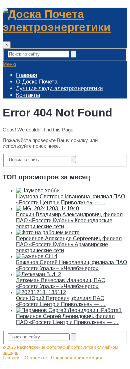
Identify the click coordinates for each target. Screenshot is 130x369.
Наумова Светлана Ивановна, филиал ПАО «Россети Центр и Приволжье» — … (70, 199)
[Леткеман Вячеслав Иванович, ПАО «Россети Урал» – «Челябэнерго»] (38, 274)
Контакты (28, 95)
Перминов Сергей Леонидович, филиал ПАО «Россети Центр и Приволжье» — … (67, 319)
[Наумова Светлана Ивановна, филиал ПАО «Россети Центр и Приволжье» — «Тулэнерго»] (38, 190)
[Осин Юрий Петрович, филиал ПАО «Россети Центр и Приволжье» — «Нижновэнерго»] (41, 292)
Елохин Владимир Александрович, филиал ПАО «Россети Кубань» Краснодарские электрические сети (69, 220)
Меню (9, 64)
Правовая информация (76, 357)
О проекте (36, 357)
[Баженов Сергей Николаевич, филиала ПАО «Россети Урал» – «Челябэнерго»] (36, 256)
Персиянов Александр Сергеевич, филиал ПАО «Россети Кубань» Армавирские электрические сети (69, 244)
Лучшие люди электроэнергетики (59, 88)
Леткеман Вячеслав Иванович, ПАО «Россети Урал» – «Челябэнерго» (60, 283)
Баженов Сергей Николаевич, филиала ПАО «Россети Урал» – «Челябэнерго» (71, 265)
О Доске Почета (36, 82)
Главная (26, 75)
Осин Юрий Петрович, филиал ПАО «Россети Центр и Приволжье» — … (61, 301)
